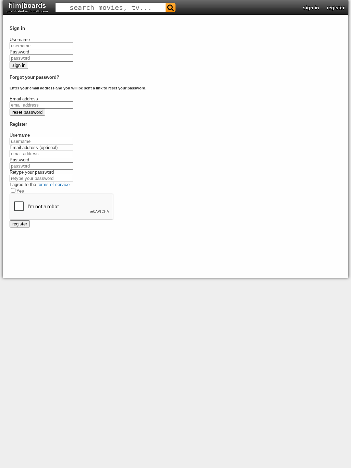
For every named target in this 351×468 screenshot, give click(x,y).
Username (20, 39)
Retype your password (32, 172)
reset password (27, 112)
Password (19, 51)
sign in (311, 7)
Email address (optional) (34, 147)
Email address (24, 98)
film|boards (27, 7)
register (335, 7)
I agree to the (40, 184)
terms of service (53, 184)
